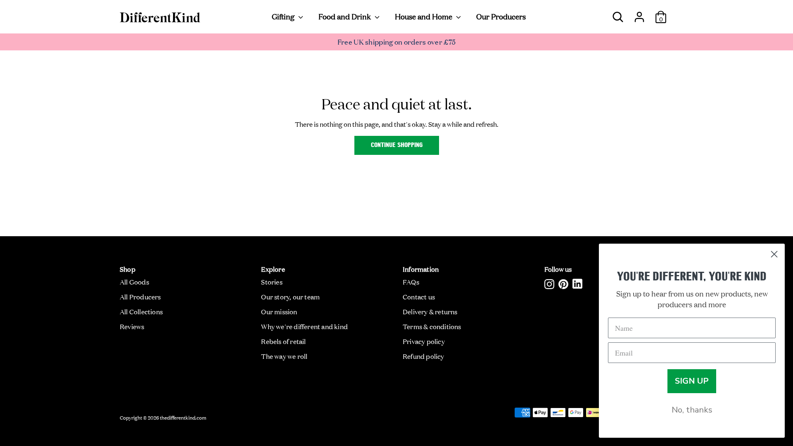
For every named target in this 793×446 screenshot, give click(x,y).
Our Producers (501, 16)
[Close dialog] (774, 254)
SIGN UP (692, 381)
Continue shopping (397, 145)
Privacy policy (424, 341)
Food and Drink (345, 16)
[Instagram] (549, 283)
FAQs (411, 281)
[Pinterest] (563, 283)
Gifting (284, 16)
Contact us (419, 296)
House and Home (424, 16)
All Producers (140, 296)
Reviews (132, 326)
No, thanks (692, 409)
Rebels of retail (283, 341)
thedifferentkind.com (183, 417)
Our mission (279, 311)
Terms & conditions (432, 326)
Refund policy (423, 356)
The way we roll (284, 356)
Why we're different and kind (304, 326)
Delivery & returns (430, 311)
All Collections (141, 311)
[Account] (639, 13)
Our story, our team (290, 296)
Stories (271, 281)
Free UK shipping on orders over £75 (396, 41)
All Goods (134, 281)
